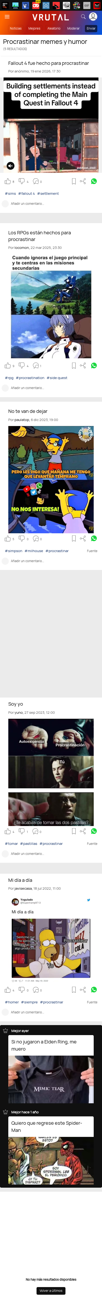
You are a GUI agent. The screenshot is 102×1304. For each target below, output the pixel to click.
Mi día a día (20, 880)
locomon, (22, 247)
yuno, (19, 712)
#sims (10, 193)
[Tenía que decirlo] (97, 5)
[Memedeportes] (46, 5)
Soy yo (15, 704)
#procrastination (30, 377)
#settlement (48, 193)
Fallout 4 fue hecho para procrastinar (48, 63)
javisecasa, (23, 888)
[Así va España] (56, 5)
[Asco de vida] (5, 5)
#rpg (9, 377)
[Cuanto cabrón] (66, 5)
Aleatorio (53, 28)
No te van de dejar (27, 411)
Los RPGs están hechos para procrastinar (39, 235)
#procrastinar (57, 550)
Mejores (34, 28)
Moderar (73, 28)
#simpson (13, 550)
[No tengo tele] (76, 5)
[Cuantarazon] (15, 5)
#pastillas (28, 843)
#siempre (29, 1002)
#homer (12, 1002)
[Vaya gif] (86, 5)
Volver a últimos (51, 1291)
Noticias (16, 28)
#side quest (56, 377)
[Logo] (50, 16)
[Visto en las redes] (25, 5)
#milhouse (33, 550)
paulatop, (22, 419)
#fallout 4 (26, 193)
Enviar (91, 28)
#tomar (11, 843)
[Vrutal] (35, 5)
